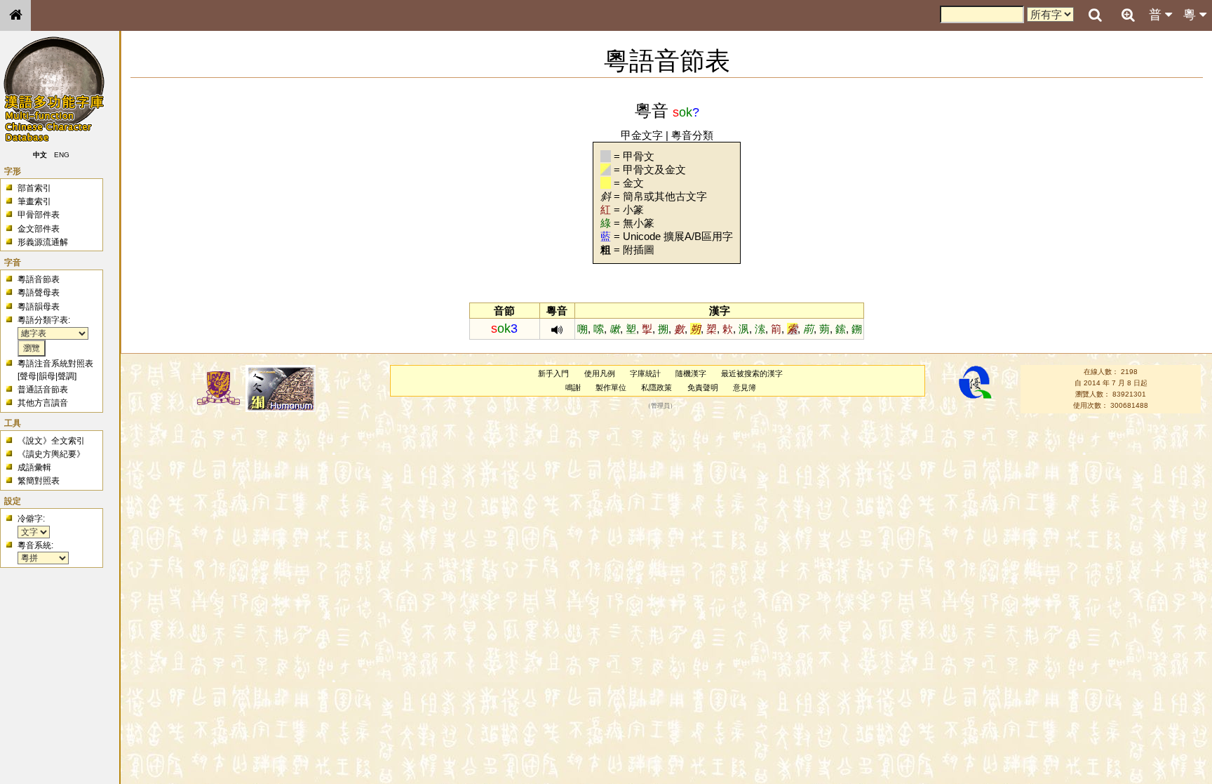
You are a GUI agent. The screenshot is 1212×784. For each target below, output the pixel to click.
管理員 (660, 405)
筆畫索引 (34, 201)
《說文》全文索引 (51, 441)
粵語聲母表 (39, 293)
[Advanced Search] (1127, 14)
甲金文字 (642, 135)
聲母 (28, 376)
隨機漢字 (690, 373)
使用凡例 (599, 373)
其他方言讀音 (43, 403)
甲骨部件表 (39, 215)
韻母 (47, 376)
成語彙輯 (34, 467)
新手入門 (553, 373)
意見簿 (744, 387)
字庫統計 (645, 373)
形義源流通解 (43, 242)
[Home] (15, 15)
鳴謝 (573, 387)
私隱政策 (656, 387)
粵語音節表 (39, 279)
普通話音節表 (43, 389)
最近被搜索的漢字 (752, 373)
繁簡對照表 (39, 481)
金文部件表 (39, 229)
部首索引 (34, 188)
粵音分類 (692, 135)
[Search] (1094, 15)
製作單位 (610, 387)
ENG (61, 155)
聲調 (66, 376)
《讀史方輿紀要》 (51, 454)
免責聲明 (702, 387)
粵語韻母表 (39, 307)
